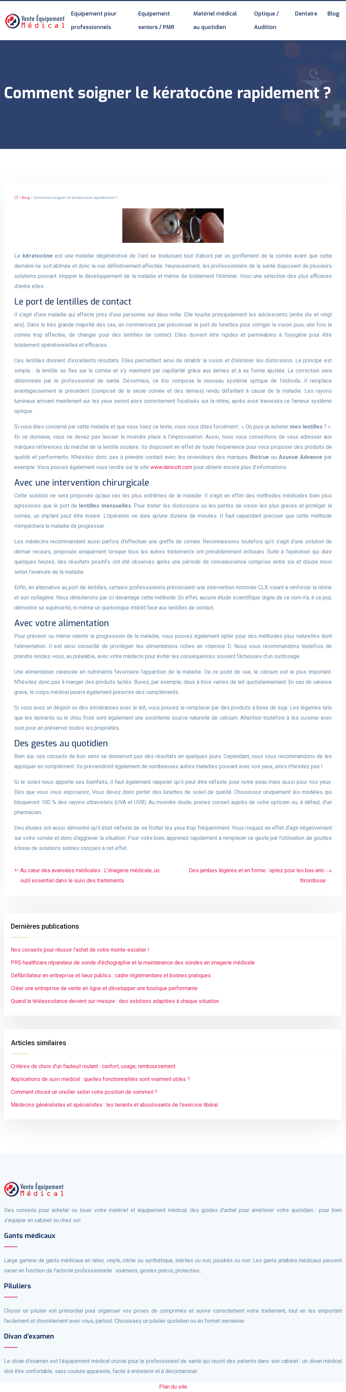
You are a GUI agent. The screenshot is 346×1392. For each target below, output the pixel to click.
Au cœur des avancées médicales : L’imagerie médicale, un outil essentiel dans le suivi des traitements (89, 875)
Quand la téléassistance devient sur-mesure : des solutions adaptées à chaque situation (115, 1001)
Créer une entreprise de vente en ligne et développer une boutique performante (104, 988)
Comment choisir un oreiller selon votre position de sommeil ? (84, 1092)
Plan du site (173, 1387)
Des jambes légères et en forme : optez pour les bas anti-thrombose (257, 875)
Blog (333, 13)
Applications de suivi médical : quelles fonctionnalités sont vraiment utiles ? (100, 1079)
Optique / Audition (266, 20)
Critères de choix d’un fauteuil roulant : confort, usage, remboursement (93, 1066)
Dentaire (306, 13)
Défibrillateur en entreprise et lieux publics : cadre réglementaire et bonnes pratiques (111, 975)
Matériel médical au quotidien (215, 20)
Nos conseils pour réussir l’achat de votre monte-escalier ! (80, 950)
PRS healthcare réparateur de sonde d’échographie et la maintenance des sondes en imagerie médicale (133, 962)
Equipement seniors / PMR (156, 20)
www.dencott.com (171, 467)
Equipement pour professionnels (94, 20)
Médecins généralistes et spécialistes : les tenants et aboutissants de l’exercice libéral (114, 1105)
